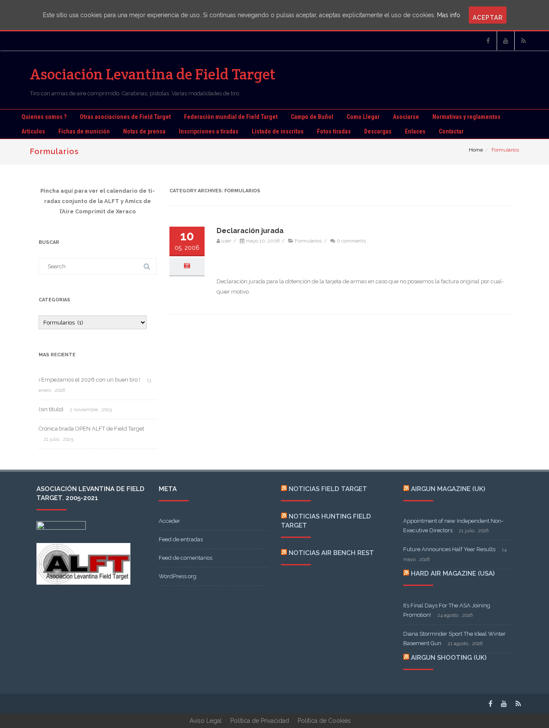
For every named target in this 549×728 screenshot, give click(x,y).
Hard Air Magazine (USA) (453, 573)
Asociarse (406, 117)
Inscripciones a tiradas (208, 131)
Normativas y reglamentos (466, 117)
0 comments (351, 241)
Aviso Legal (206, 720)
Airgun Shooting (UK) (448, 657)
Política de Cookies (324, 720)
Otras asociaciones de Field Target (125, 117)
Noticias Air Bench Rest (331, 553)
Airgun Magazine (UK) (448, 489)
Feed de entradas (181, 539)
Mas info (448, 15)
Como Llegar (363, 117)
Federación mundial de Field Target (231, 117)
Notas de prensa (144, 131)
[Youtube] (505, 40)
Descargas (378, 131)
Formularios (308, 241)
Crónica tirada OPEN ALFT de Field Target (91, 428)
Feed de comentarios (185, 558)
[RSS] (523, 40)
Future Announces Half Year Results (449, 549)
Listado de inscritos (278, 131)
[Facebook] (488, 40)
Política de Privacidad (259, 720)
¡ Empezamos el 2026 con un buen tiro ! (89, 379)
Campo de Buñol (312, 117)
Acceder (169, 521)
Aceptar (488, 17)
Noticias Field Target (328, 489)
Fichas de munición (84, 131)
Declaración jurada (250, 231)
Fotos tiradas (334, 131)
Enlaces (415, 131)
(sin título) (51, 409)
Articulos (33, 131)
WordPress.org (177, 576)
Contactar (451, 131)
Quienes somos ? (43, 117)
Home (476, 150)
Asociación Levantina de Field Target (153, 74)
